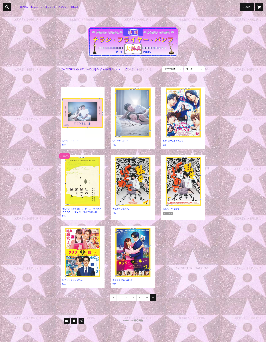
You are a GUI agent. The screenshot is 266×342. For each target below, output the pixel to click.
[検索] (7, 7)
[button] (247, 7)
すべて (189, 69)
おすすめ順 (170, 69)
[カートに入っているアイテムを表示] (259, 7)
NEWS (75, 6)
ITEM (34, 6)
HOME (24, 6)
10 (146, 297)
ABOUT (63, 6)
